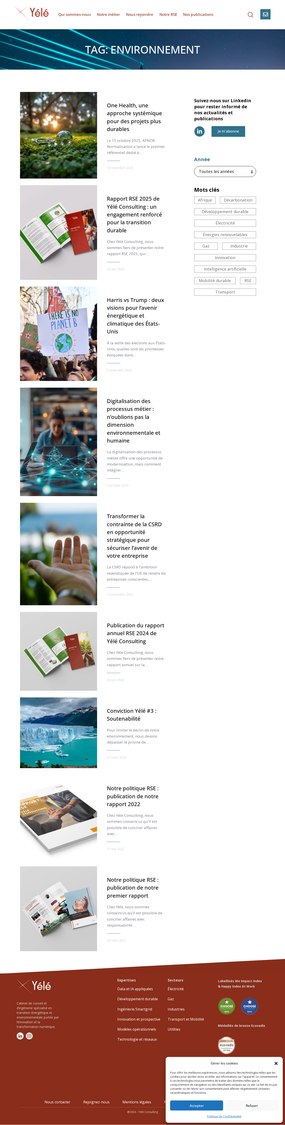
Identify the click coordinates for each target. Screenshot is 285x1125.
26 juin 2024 (115, 680)
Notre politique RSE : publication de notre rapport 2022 (133, 796)
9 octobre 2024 (117, 485)
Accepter (197, 1105)
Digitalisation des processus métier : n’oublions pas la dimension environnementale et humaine (133, 420)
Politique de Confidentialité (224, 1116)
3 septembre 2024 (120, 594)
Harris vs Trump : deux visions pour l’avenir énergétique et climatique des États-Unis (135, 315)
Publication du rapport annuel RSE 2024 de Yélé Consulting (135, 633)
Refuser (252, 1105)
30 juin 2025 (115, 269)
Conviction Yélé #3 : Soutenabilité (131, 714)
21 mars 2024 (116, 757)
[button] (276, 1063)
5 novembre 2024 (119, 370)
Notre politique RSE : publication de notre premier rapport (133, 887)
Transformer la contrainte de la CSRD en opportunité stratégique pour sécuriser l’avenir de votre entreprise (134, 535)
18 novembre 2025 (120, 168)
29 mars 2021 (116, 940)
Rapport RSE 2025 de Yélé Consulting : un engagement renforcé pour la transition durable (134, 214)
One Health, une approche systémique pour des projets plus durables (134, 117)
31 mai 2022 (115, 849)
